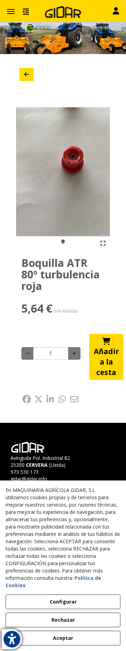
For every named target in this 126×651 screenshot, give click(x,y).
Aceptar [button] (63, 638)
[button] (62, 12)
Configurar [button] (63, 601)
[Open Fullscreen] (103, 243)
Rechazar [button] (63, 619)
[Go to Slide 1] (63, 241)
